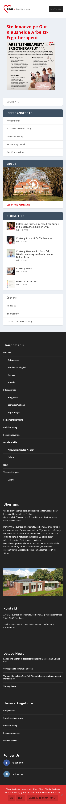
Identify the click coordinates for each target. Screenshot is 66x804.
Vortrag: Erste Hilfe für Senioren (34, 238)
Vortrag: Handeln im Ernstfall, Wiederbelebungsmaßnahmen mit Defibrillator (35, 254)
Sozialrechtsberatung (19, 128)
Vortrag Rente (24, 268)
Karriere (11, 375)
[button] (53, 9)
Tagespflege (14, 412)
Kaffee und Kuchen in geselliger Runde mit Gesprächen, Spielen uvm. (37, 225)
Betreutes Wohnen (16, 405)
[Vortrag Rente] (11, 271)
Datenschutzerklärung (19, 321)
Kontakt (11, 305)
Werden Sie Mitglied (17, 367)
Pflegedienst (13, 120)
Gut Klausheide (15, 152)
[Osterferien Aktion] (11, 284)
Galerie (11, 457)
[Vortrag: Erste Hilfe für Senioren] (11, 240)
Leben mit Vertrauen (18, 204)
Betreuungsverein (16, 144)
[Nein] (62, 794)
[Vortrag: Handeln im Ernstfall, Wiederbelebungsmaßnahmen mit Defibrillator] (11, 253)
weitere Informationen (42, 798)
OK (11, 798)
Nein (20, 798)
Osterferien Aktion (26, 281)
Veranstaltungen (11, 472)
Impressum (13, 313)
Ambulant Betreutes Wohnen (21, 450)
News (5, 464)
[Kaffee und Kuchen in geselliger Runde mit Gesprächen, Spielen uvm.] (11, 226)
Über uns (11, 297)
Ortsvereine (13, 360)
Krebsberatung (15, 136)
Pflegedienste (9, 390)
